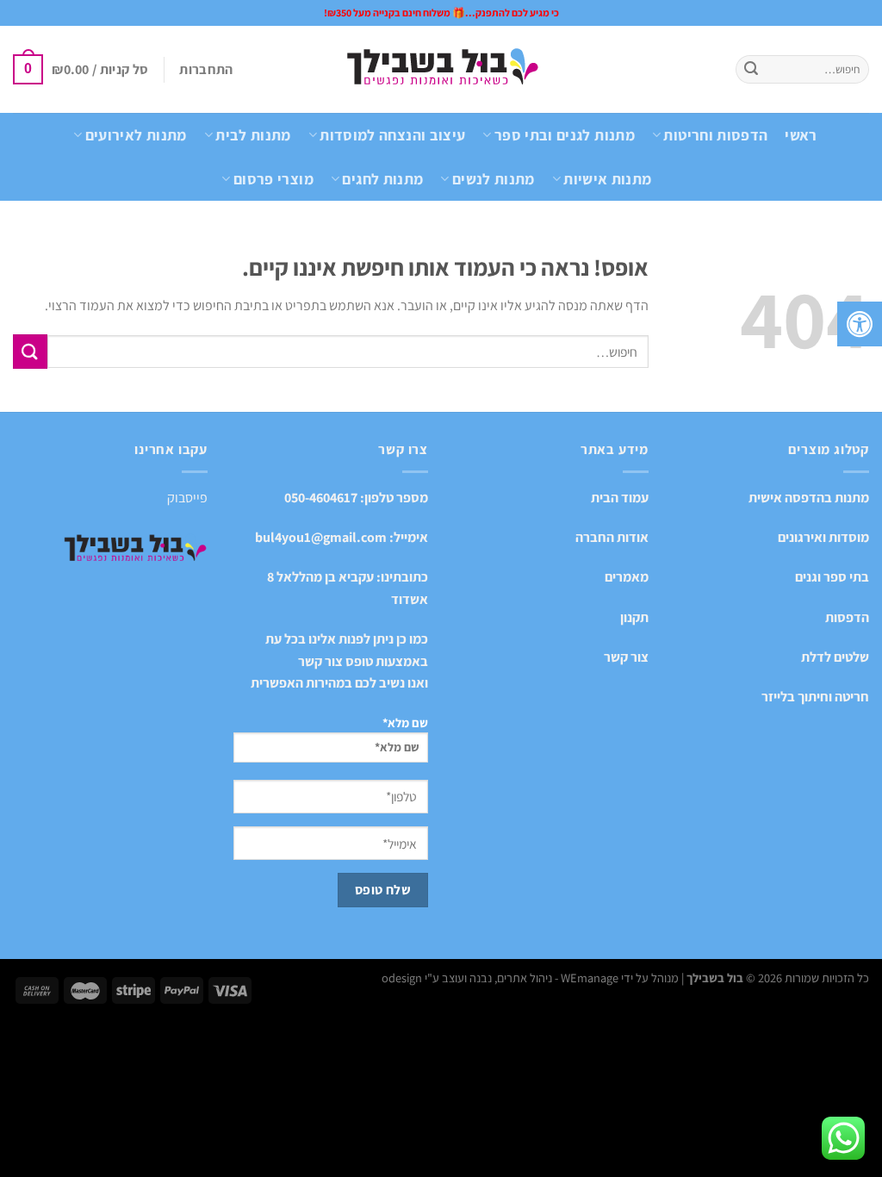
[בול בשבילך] (441, 69)
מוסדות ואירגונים (823, 537)
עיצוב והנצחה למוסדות (392, 135)
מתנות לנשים (493, 179)
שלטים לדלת (835, 657)
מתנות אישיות (607, 179)
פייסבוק (187, 498)
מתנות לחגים (382, 179)
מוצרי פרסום (273, 179)
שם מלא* (405, 722)
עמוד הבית (620, 498)
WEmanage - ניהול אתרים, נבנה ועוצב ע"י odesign (500, 977)
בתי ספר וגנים (832, 577)
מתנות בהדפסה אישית (808, 498)
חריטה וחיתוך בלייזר (815, 697)
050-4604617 (320, 498)
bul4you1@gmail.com (321, 537)
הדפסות (847, 617)
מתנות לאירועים (135, 135)
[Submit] (751, 69)
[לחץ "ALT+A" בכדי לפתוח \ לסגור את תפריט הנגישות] (859, 324)
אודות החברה (612, 537)
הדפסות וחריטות (715, 135)
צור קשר (626, 657)
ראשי (801, 135)
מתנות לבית (253, 135)
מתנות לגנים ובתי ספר (564, 135)
